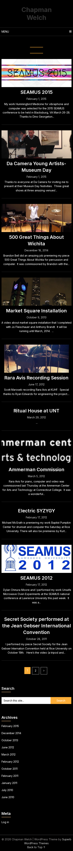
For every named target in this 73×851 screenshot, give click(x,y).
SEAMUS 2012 (36, 578)
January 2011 (9, 783)
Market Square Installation (36, 311)
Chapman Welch (36, 13)
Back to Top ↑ (36, 847)
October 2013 (9, 740)
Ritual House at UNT (36, 411)
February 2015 (10, 726)
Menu (5, 31)
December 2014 (11, 733)
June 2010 (7, 797)
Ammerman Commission (36, 469)
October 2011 (9, 768)
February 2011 (9, 775)
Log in (5, 822)
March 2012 (8, 754)
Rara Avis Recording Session (36, 378)
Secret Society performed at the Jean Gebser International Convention (36, 625)
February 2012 (10, 761)
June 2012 (7, 747)
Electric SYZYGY (36, 511)
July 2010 (7, 790)
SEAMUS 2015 (36, 92)
